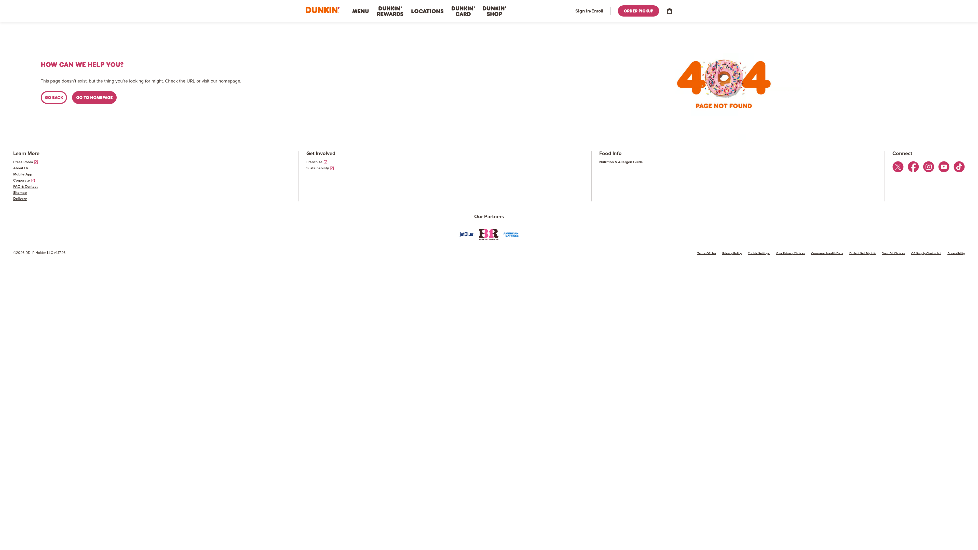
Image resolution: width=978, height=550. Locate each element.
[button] (322, 10)
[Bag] (669, 11)
